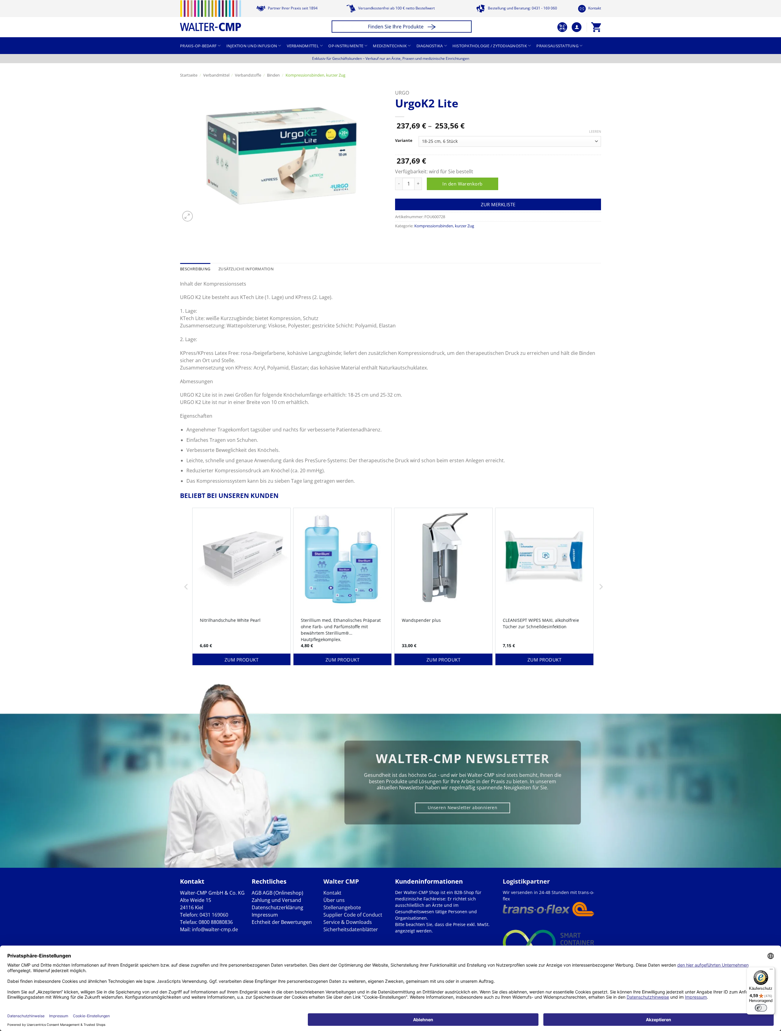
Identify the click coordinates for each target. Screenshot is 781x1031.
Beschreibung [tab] (195, 269)
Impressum (265, 914)
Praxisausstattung (557, 46)
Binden (273, 75)
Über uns (334, 900)
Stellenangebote (342, 907)
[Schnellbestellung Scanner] (562, 27)
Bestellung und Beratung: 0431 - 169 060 (522, 8)
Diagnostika (429, 46)
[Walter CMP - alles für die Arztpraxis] (210, 15)
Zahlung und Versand (276, 900)
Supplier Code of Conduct (352, 914)
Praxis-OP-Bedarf (198, 46)
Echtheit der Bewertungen (282, 922)
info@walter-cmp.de (215, 929)
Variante (403, 141)
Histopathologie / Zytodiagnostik (489, 46)
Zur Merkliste (498, 204)
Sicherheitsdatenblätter (350, 929)
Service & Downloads (347, 922)
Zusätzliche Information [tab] (246, 269)
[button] (402, 27)
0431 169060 (214, 914)
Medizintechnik (390, 46)
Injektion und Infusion (251, 46)
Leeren (595, 131)
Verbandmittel (303, 46)
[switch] (761, 1007)
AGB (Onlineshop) (283, 892)
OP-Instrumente (345, 46)
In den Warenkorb (462, 184)
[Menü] (771, 970)
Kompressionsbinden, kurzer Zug (315, 75)
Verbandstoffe (248, 75)
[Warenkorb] (596, 27)
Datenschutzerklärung (277, 907)
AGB (256, 892)
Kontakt (594, 8)
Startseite (188, 75)
